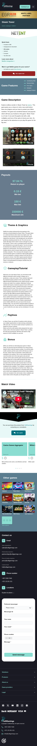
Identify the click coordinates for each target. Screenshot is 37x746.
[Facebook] (3, 705)
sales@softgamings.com (9, 547)
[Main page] (8, 5)
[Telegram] (27, 705)
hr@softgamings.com (8, 567)
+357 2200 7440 (7, 578)
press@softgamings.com (10, 560)
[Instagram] (22, 705)
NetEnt (13, 26)
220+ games (6, 49)
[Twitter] (8, 705)
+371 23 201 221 (7, 581)
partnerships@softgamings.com (12, 554)
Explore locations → (8, 592)
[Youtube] (12, 705)
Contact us (25, 7)
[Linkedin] (17, 705)
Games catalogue (6, 26)
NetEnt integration (8, 61)
